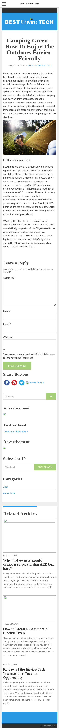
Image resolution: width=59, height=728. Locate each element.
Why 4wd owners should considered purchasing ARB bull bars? (28, 564)
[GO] (51, 396)
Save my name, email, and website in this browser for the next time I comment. (29, 356)
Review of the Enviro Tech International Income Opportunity (24, 673)
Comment (9, 277)
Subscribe (44, 467)
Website (7, 337)
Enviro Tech (43, 65)
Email (7, 323)
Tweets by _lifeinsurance (15, 431)
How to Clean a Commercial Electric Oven (25, 631)
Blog (31, 65)
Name (7, 310)
